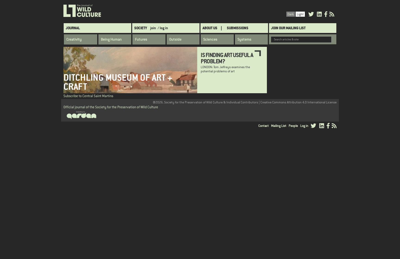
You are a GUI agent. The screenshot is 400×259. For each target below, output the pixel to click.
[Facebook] (326, 15)
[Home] (82, 11)
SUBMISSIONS (237, 28)
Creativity (74, 39)
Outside (175, 39)
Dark (291, 14)
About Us (210, 28)
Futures (141, 39)
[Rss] (331, 15)
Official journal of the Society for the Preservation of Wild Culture (110, 107)
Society (140, 28)
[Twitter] (311, 15)
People (293, 126)
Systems (244, 39)
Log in (304, 126)
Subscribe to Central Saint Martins (88, 96)
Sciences (210, 39)
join (153, 28)
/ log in (163, 28)
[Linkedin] (319, 15)
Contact (263, 126)
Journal (73, 28)
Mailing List (278, 126)
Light (300, 14)
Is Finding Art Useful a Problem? (227, 58)
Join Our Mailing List (288, 28)
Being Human (111, 39)
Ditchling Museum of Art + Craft (117, 82)
